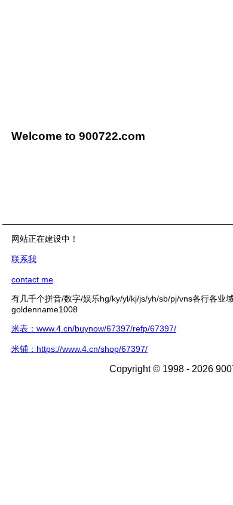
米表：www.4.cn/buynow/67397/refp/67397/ (93, 328)
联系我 (23, 259)
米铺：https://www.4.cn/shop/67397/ (79, 349)
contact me (32, 279)
